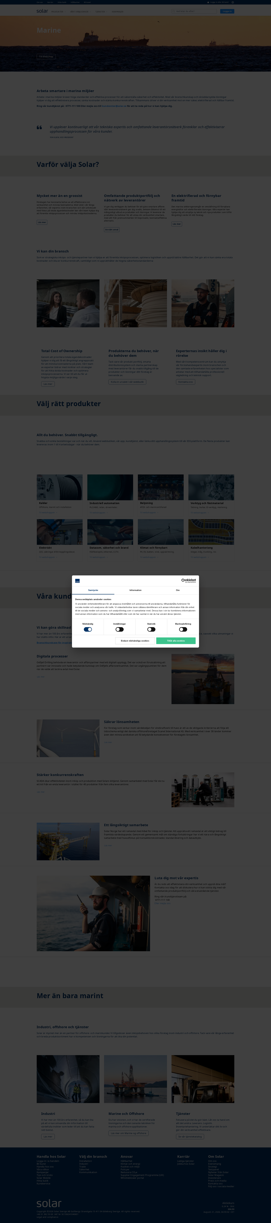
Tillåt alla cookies (176, 641)
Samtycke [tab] (93, 590)
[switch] (120, 629)
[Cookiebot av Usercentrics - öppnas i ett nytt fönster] (183, 581)
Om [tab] (178, 590)
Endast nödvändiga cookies (135, 641)
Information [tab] (135, 590)
